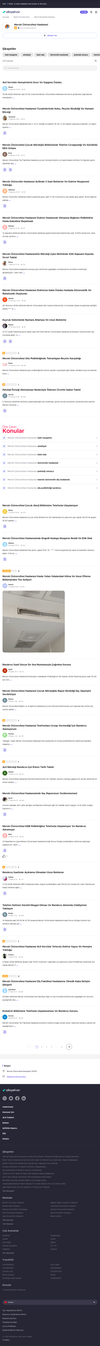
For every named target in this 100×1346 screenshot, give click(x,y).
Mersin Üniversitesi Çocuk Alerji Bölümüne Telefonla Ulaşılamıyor (40, 505)
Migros (53, 1242)
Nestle (52, 1275)
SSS (4, 1133)
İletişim (5, 1139)
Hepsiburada (55, 1236)
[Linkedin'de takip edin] (23, 1098)
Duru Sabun (55, 1265)
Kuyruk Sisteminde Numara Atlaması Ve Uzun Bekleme (34, 319)
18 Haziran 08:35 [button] (13, 545)
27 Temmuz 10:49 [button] (14, 327)
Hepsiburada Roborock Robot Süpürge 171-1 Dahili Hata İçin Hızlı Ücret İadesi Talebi (33, 1184)
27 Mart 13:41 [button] (12, 992)
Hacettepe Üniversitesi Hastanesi (63, 1206)
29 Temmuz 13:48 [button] (14, 300)
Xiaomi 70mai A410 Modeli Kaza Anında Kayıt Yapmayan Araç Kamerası (30, 1163)
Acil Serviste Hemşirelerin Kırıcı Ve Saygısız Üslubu (32, 82)
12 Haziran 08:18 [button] (13, 587)
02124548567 (56, 1268)
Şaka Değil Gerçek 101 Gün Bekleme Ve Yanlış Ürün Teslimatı (26, 1187)
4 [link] (51, 1047)
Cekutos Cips (7, 1271)
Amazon (53, 1249)
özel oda (40, 55)
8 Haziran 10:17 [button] (13, 671)
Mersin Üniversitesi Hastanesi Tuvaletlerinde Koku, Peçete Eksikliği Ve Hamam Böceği (48, 110)
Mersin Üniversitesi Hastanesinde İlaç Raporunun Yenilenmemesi (39, 793)
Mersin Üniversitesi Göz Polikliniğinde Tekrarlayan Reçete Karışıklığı (41, 358)
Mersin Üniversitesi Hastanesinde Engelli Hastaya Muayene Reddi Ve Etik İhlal (47, 538)
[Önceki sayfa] (29, 1047)
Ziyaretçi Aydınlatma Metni (14, 1314)
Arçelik (5, 1239)
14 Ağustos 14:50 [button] (14, 155)
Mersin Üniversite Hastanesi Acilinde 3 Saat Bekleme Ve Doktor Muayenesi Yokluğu (45, 183)
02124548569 (8, 1265)
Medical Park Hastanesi (11, 1206)
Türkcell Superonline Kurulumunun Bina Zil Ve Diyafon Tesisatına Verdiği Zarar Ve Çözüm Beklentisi (40, 1157)
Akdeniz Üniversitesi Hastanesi (62, 1209)
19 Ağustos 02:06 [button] (14, 89)
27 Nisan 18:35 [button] (13, 800)
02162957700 (56, 1271)
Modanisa (6, 1236)
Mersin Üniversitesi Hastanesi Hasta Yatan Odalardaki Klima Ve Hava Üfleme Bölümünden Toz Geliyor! (46, 578)
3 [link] (46, 1047)
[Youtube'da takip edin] (11, 1098)
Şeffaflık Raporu (9, 1128)
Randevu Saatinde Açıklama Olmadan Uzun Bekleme (33, 872)
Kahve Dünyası (8, 1275)
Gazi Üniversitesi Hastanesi (12, 1216)
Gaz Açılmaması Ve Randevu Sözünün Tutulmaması (22, 1170)
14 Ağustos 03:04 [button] (14, 192)
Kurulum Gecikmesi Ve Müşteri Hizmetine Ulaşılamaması (24, 1167)
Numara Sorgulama (9, 1246)
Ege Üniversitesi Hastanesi (60, 1213)
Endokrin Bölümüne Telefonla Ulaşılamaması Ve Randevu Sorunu (40, 1011)
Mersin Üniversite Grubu (22, 17)
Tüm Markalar (7, 1220)
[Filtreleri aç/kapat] (96, 61)
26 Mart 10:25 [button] (12, 1018)
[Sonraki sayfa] (69, 1047)
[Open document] (4, 169)
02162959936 (8, 1268)
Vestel (52, 1239)
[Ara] (91, 12)
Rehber (5, 1123)
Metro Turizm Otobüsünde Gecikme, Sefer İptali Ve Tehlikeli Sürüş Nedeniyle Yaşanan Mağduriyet (40, 1160)
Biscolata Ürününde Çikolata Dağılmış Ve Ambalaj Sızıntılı (24, 1180)
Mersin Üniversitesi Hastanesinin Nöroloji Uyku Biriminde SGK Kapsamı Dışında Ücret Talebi (48, 256)
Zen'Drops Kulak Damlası (11, 1278)
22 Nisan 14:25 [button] (13, 836)
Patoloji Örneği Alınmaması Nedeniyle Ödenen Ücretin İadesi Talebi (41, 389)
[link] (4, 856)
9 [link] (61, 1047)
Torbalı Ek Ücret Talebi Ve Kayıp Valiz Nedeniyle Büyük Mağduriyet (28, 1173)
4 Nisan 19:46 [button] (12, 957)
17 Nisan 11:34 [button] (12, 879)
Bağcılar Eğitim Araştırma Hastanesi (64, 1203)
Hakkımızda (7, 1107)
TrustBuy (6, 1340)
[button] (10, 353)
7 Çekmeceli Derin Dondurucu (14, 1290)
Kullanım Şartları (9, 1318)
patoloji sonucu (81, 55)
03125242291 (55, 1278)
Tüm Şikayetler (8, 1191)
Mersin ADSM (55, 1216)
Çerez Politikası (9, 1326)
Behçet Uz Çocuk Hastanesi (13, 1203)
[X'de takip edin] (4, 1098)
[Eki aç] (34, 621)
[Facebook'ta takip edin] (17, 1098)
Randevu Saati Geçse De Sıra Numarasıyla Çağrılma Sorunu (36, 664)
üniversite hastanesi (59, 55)
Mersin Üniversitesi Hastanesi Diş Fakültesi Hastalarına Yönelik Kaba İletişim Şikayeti (46, 983)
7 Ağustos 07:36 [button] (13, 264)
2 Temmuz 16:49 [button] (13, 512)
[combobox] (50, 68)
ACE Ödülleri (8, 1117)
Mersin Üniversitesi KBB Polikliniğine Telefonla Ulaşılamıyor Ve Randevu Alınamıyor (44, 828)
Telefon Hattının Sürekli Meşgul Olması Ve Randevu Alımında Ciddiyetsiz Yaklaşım (44, 907)
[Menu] (96, 12)
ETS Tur (53, 1246)
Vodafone (6, 1249)
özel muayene (11, 55)
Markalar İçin (8, 1112)
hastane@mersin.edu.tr (16, 1077)
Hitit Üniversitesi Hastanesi (12, 1213)
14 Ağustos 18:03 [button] (14, 119)
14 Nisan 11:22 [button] (12, 915)
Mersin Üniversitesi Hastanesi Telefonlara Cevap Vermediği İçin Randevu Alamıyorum (44, 727)
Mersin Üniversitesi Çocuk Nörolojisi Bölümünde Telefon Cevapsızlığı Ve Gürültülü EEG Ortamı (49, 146)
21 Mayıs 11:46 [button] (12, 701)
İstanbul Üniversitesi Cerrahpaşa (14, 1209)
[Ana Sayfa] (11, 12)
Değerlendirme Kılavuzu (12, 1330)
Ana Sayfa (5, 17)
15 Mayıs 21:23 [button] (13, 736)
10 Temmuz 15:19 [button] (13, 397)
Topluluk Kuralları (9, 1322)
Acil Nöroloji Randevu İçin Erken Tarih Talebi (28, 767)
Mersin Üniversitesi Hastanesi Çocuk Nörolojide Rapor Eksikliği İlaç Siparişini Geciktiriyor (46, 692)
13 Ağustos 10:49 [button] (14, 228)
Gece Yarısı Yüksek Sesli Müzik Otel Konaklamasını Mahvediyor (26, 1177)
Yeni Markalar (7, 1224)
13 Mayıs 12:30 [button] (13, 774)
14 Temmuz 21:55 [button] (14, 365)
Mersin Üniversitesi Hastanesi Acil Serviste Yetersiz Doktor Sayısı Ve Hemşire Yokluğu (47, 948)
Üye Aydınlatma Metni (12, 1310)
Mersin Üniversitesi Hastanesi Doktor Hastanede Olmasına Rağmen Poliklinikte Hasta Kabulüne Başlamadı (47, 219)
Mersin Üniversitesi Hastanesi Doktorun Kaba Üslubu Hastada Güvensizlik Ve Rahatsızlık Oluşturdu (46, 292)
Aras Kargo (6, 1242)
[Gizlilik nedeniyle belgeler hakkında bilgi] (4, 133)
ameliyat (27, 55)
